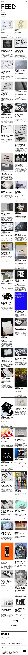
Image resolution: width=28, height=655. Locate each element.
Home (3, 1)
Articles (3, 16)
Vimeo (17, 643)
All (2, 10)
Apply (23, 639)
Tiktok (20, 643)
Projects (3, 14)
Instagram (3, 643)
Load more (14, 625)
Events (2, 12)
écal (5, 634)
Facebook (8, 643)
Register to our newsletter (5, 637)
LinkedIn (13, 643)
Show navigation (26, 2)
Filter (15, 620)
